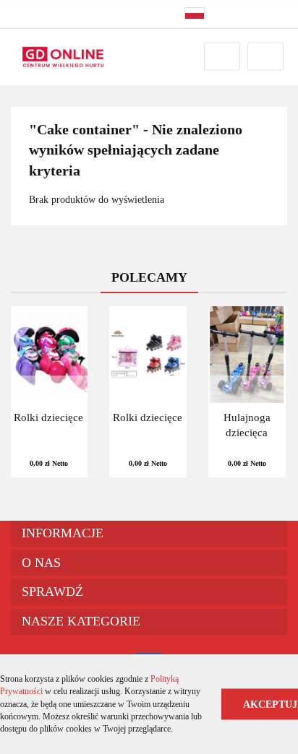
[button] (149, 534)
